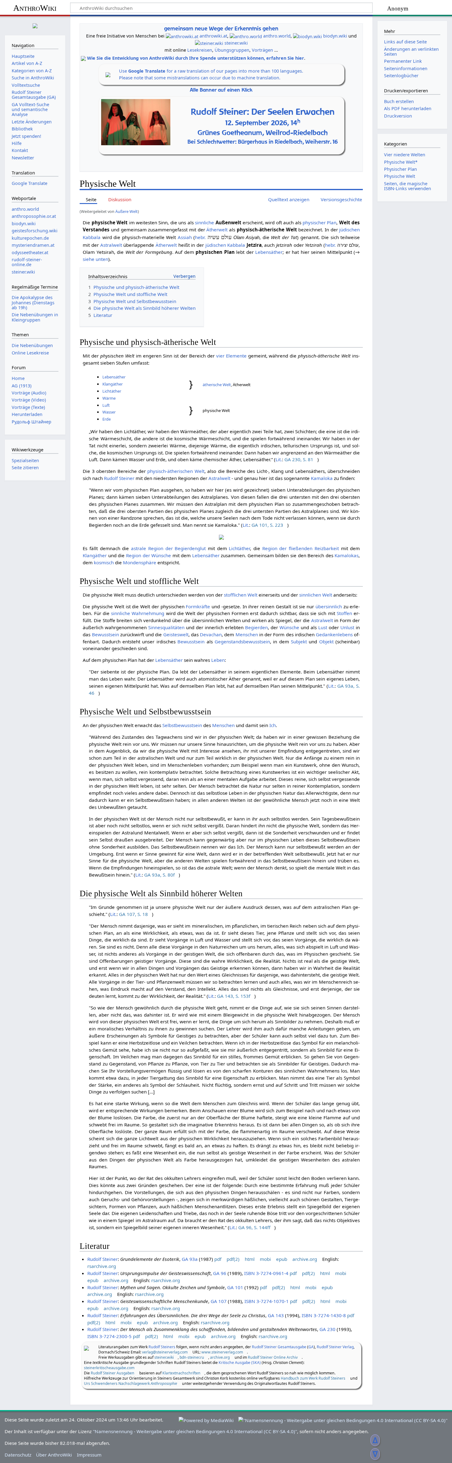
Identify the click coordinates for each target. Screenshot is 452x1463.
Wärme (109, 398)
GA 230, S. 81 (298, 459)
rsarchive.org (101, 1266)
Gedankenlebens (334, 634)
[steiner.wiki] (209, 43)
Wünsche (289, 627)
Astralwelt (111, 245)
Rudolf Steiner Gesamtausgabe (279, 1346)
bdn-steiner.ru (192, 1357)
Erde (106, 419)
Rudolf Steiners (162, 1346)
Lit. (279, 459)
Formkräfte (198, 606)
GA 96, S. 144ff (254, 1227)
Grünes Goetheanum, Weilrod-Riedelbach (263, 133)
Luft (106, 405)
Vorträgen (262, 50)
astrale (138, 548)
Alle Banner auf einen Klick (221, 90)
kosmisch (104, 562)
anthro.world (277, 36)
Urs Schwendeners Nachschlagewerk (130, 1383)
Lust (322, 627)
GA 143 (276, 1315)
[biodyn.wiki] (307, 36)
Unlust (347, 627)
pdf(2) (233, 1259)
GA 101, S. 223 (267, 525)
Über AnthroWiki (54, 1455)
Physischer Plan (400, 169)
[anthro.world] (246, 36)
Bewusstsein (105, 634)
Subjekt (299, 641)
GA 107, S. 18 (133, 914)
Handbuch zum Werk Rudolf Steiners (313, 1378)
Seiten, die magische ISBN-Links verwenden (407, 186)
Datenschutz (18, 1455)
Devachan (211, 634)
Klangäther (112, 384)
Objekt (326, 641)
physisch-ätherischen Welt (175, 471)
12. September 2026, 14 (262, 123)
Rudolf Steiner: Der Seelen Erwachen (263, 111)
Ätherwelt (217, 229)
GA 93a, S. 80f (159, 875)
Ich (272, 725)
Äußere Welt (126, 211)
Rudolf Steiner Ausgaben (112, 1373)
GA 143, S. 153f (233, 996)
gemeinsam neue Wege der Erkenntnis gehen (221, 28)
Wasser (109, 412)
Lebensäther (269, 252)
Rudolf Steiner (119, 478)
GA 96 (219, 1273)
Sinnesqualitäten (166, 627)
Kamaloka (322, 478)
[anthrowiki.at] (182, 36)
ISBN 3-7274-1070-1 (266, 1301)
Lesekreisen (199, 50)
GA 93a (190, 1259)
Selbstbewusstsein (182, 725)
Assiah (185, 237)
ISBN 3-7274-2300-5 (109, 1336)
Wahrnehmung (148, 613)
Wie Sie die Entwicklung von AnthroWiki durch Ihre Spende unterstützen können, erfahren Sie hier (195, 58)
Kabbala (92, 237)
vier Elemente (231, 356)
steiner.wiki (236, 43)
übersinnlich (328, 606)
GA (311, 1346)
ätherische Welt (217, 384)
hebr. (200, 237)
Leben (218, 660)
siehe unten (95, 259)
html (250, 1259)
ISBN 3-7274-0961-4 (266, 1273)
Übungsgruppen (232, 50)
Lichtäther (111, 391)
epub (281, 1259)
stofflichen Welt (240, 595)
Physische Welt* (401, 162)
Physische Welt (399, 176)
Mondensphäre (139, 562)
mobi (265, 1259)
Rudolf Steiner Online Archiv (273, 1357)
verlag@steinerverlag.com (165, 1352)
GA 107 (219, 1301)
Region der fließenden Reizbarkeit (300, 548)
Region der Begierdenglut (177, 548)
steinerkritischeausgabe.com (109, 1367)
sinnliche (204, 222)
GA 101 (235, 1287)
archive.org (304, 1259)
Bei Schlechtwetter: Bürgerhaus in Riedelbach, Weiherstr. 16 (263, 141)
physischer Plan (319, 222)
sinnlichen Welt (315, 595)
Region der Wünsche (148, 555)
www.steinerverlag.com (222, 1352)
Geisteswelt (175, 634)
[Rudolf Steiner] (86, 1348)
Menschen (247, 634)
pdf (217, 1259)
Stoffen (344, 613)
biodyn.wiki (335, 36)
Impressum (89, 1455)
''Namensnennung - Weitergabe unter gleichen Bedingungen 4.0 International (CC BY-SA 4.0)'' (195, 1431)
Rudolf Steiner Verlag (335, 1346)
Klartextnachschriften (181, 1373)
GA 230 (327, 1329)
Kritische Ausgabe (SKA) (240, 1362)
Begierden (256, 627)
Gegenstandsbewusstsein (242, 641)
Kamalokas (347, 555)
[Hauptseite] (35, 25)
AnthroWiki (35, 8)
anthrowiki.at (213, 36)
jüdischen (349, 229)
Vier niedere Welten (404, 155)
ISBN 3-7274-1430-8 (324, 1315)
